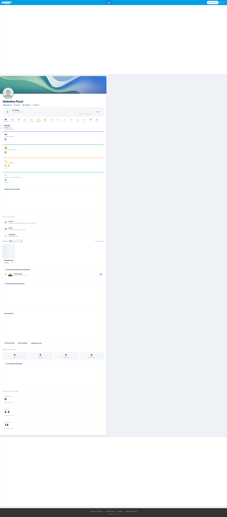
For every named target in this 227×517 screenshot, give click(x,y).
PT (225, 2)
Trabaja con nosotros (131, 511)
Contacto (120, 511)
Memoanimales (8, 260)
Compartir (98, 111)
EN (222, 2)
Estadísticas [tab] (8, 128)
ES (220, 2)
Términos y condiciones (96, 511)
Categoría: (5, 241)
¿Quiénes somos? (110, 511)
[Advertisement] (113, 39)
